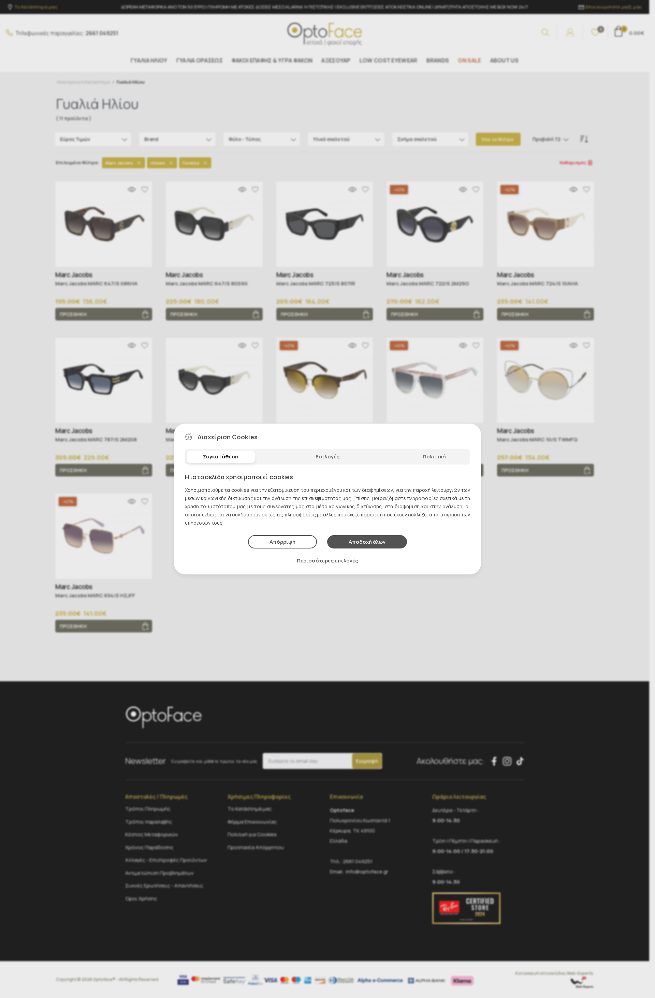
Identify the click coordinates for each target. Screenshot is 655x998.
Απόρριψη (282, 541)
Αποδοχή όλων (367, 541)
